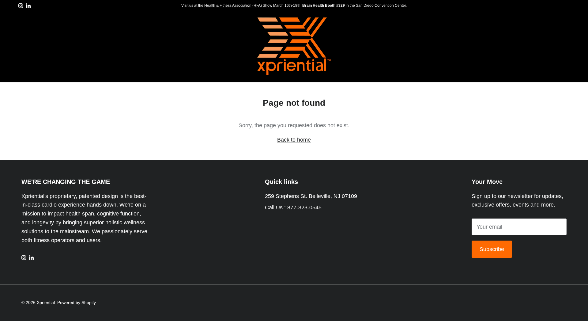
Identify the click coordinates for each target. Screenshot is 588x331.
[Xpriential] (294, 46)
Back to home (294, 140)
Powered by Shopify (76, 302)
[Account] (551, 46)
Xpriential (46, 302)
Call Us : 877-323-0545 (293, 207)
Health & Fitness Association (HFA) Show (238, 5)
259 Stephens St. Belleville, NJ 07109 (311, 196)
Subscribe (492, 249)
